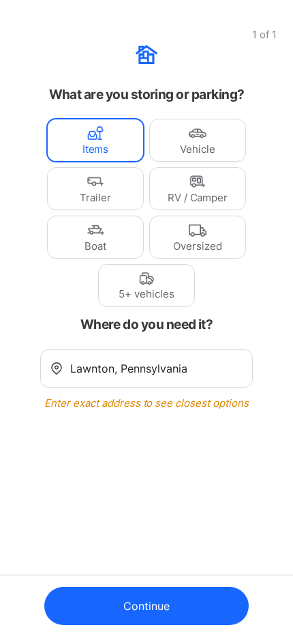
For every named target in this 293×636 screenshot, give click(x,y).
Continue (146, 606)
